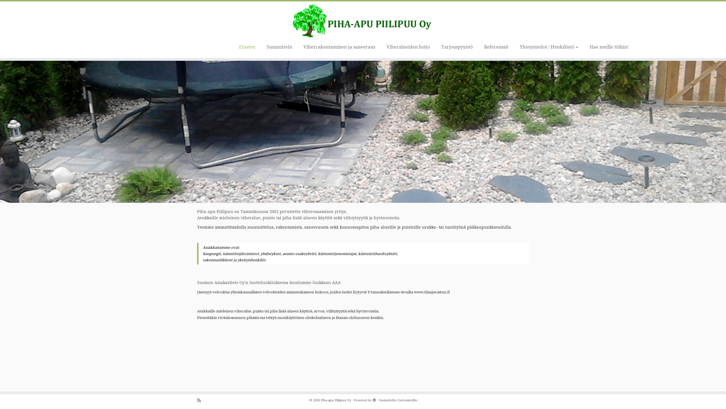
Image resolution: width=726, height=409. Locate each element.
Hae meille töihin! (609, 47)
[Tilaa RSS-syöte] (200, 401)
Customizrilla (407, 400)
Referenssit (496, 47)
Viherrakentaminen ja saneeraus (339, 47)
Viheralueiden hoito (408, 47)
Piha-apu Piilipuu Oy (336, 400)
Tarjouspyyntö (457, 47)
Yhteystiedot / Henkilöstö (547, 47)
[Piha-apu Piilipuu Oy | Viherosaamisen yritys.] (363, 21)
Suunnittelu (279, 47)
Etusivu (247, 47)
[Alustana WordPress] (374, 399)
